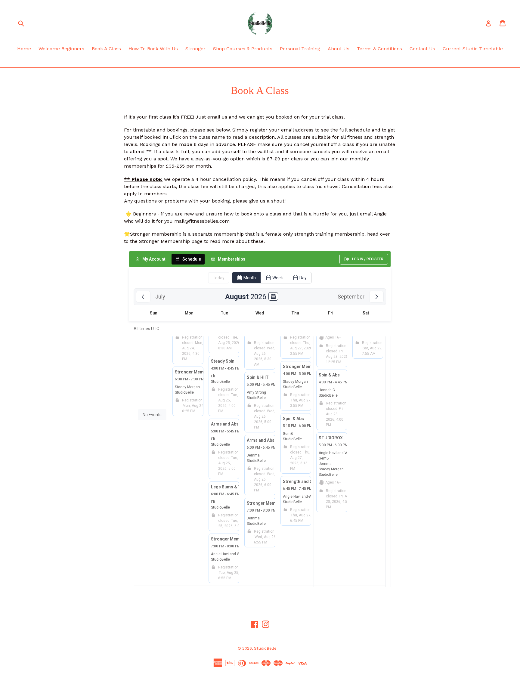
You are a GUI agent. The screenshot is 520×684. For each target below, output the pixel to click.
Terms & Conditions (379, 48)
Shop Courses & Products (242, 48)
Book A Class (106, 48)
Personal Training (300, 48)
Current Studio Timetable (473, 48)
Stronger (195, 48)
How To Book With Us (153, 48)
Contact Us (422, 48)
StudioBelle (265, 648)
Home (24, 48)
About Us (338, 48)
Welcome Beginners (61, 48)
